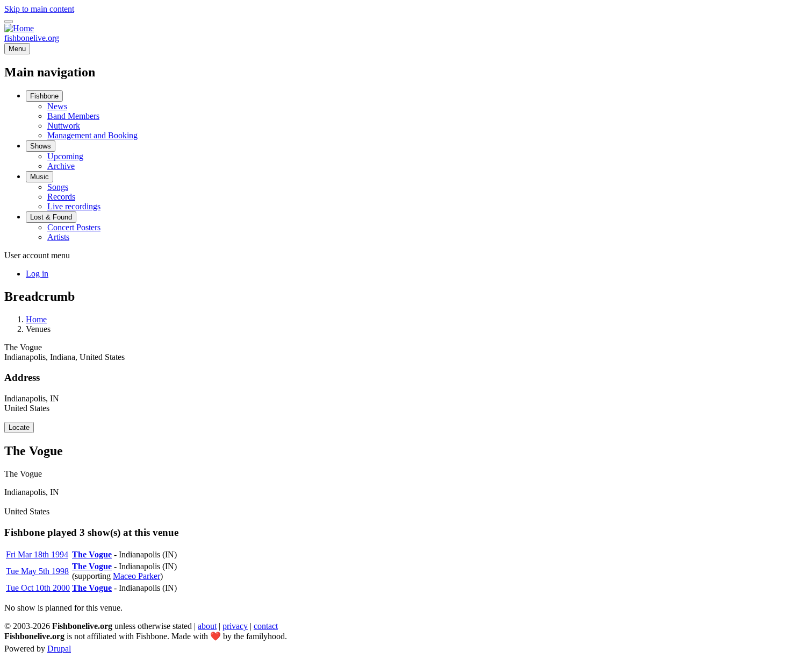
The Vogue (92, 554)
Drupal (59, 648)
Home (36, 319)
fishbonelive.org (31, 38)
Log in (37, 273)
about (207, 626)
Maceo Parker (136, 576)
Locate (19, 427)
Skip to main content (39, 8)
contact (266, 626)
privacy (235, 626)
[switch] (8, 21)
